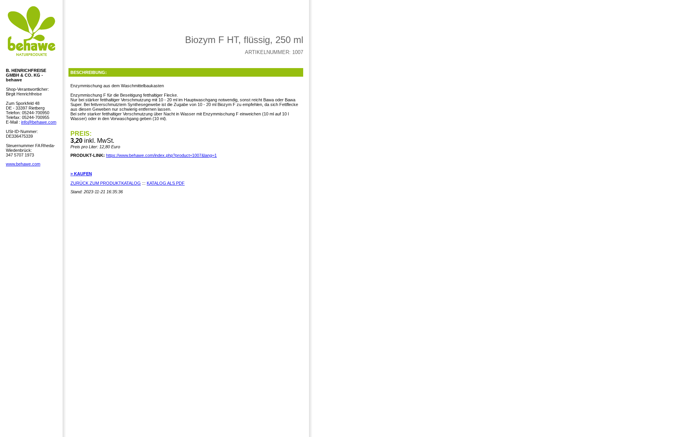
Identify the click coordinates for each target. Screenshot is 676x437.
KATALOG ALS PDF (166, 183)
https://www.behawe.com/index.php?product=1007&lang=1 (161, 155)
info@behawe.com (38, 122)
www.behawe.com (23, 164)
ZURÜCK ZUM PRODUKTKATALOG (105, 183)
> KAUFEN (81, 173)
